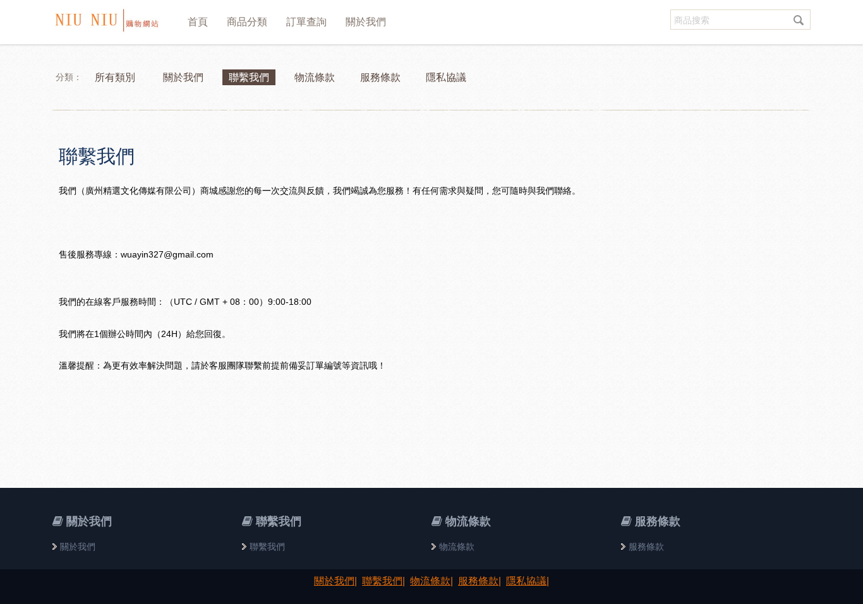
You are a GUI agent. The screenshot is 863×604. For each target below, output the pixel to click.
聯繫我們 (97, 156)
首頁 (198, 21)
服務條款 (646, 547)
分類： (69, 77)
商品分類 (247, 21)
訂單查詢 (306, 21)
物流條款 (456, 547)
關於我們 (366, 21)
